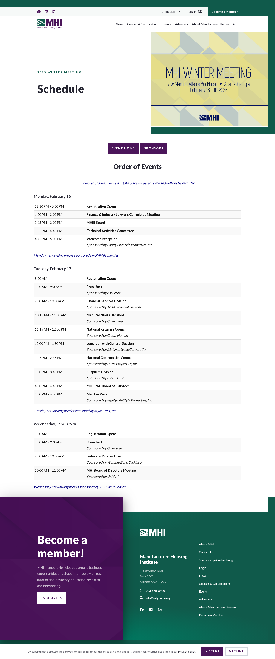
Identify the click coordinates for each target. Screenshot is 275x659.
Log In (192, 11)
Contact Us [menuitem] (206, 552)
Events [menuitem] (167, 24)
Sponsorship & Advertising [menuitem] (216, 560)
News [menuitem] (119, 24)
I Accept (211, 651)
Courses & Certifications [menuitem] (143, 24)
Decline (236, 651)
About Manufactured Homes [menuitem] (210, 24)
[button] (180, 11)
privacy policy (186, 651)
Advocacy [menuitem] (181, 24)
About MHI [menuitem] (170, 11)
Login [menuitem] (202, 568)
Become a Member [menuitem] (225, 11)
